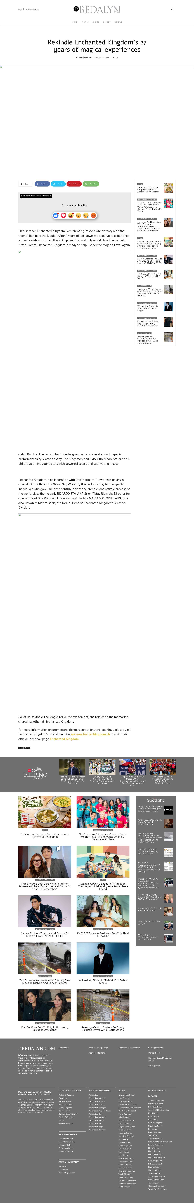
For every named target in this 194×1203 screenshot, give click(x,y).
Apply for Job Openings (98, 1048)
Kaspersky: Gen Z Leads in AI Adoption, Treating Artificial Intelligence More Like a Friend (149, 244)
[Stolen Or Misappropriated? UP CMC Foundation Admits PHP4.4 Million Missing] (168, 866)
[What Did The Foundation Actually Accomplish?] (168, 938)
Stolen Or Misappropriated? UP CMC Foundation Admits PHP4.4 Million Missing (149, 867)
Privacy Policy (154, 1053)
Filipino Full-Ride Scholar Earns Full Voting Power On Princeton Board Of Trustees (72, 780)
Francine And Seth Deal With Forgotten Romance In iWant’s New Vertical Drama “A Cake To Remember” (149, 226)
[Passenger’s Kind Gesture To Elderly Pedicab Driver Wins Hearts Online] (168, 337)
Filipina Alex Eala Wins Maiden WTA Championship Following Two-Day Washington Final (132, 781)
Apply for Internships (98, 1053)
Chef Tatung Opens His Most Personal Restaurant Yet (150, 822)
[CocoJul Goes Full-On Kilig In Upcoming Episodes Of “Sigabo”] (168, 321)
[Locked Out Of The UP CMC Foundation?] (168, 911)
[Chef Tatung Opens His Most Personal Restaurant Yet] (168, 823)
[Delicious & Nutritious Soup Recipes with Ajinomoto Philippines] (168, 188)
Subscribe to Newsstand (129, 1048)
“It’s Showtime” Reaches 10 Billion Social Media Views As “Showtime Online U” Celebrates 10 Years (149, 207)
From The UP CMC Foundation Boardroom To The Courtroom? (150, 897)
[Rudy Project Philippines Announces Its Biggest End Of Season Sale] (168, 810)
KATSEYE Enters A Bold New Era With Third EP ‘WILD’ (149, 276)
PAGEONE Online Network (147, 199)
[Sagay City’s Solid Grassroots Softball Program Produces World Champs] (102, 767)
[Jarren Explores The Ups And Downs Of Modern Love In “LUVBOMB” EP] (168, 259)
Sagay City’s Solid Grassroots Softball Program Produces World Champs (102, 780)
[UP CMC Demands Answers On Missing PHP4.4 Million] (168, 852)
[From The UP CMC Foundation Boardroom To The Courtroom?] (168, 898)
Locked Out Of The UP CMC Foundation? (149, 909)
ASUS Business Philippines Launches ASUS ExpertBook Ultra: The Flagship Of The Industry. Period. (150, 837)
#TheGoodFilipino (144, 286)
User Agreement (155, 1048)
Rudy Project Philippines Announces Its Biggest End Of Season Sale (150, 808)
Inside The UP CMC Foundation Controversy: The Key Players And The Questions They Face (149, 883)
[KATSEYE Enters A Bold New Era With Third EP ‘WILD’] (168, 274)
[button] (172, 9)
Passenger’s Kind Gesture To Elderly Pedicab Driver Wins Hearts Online (147, 339)
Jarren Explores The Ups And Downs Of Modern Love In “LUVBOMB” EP (149, 260)
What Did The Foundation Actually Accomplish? (148, 937)
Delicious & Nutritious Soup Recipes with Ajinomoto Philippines (148, 189)
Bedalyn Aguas (85, 57)
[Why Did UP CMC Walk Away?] (168, 925)
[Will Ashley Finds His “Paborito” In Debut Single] (168, 306)
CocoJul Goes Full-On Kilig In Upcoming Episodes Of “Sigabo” (148, 323)
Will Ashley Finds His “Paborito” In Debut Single (147, 308)
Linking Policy (154, 1066)
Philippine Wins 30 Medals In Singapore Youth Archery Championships (162, 780)
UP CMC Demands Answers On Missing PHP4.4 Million (148, 851)
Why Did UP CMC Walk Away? (150, 922)
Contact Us (64, 1048)
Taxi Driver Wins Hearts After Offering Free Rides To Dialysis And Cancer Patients (149, 292)
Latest (21, 748)
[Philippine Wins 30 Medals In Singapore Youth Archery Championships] (163, 767)
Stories (27, 748)
